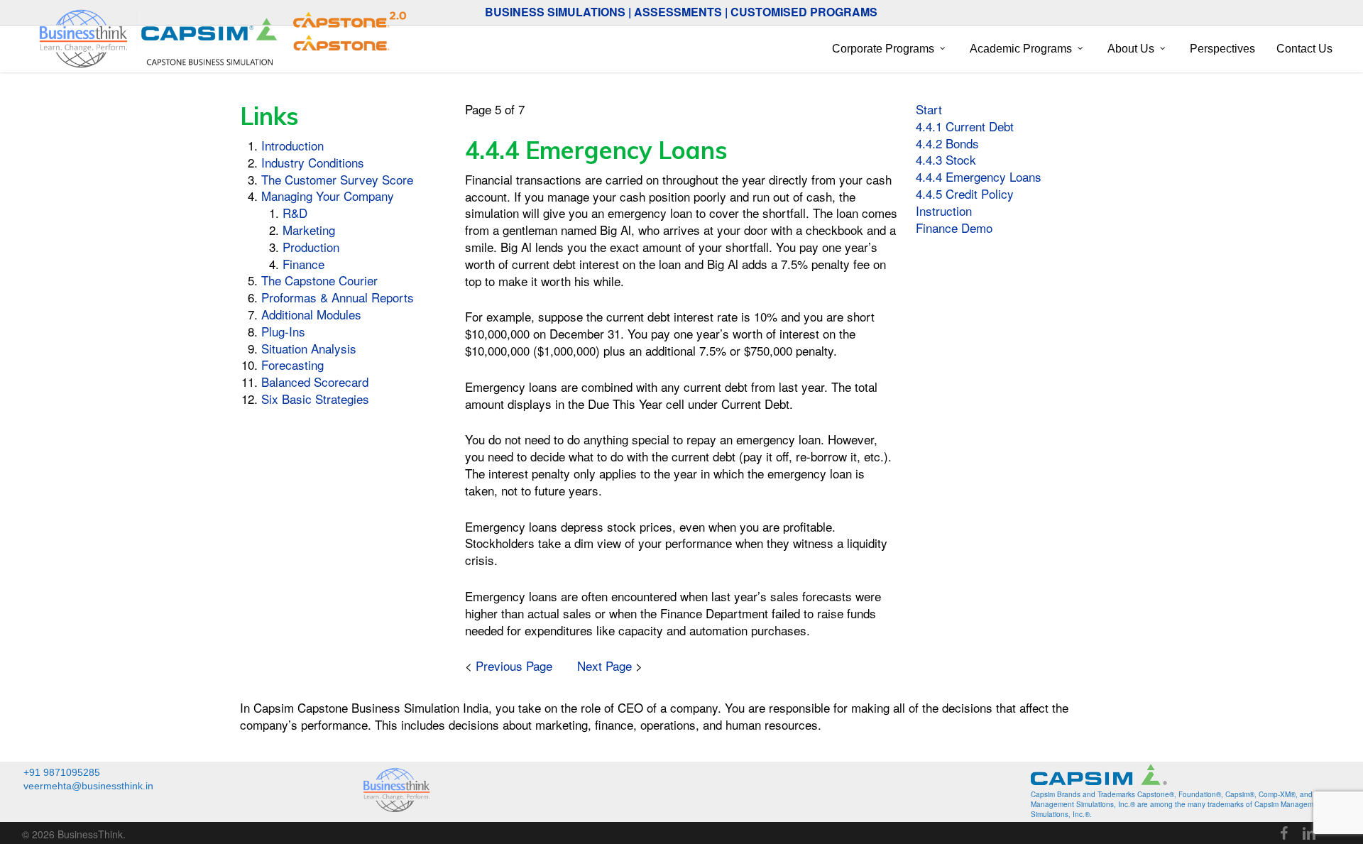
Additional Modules (311, 314)
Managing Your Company (327, 195)
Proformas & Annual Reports (337, 297)
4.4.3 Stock (946, 159)
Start (929, 109)
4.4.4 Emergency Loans (978, 176)
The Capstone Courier (319, 280)
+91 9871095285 (61, 772)
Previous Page (514, 665)
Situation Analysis (308, 348)
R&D (295, 212)
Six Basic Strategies (315, 398)
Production (311, 247)
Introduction (292, 145)
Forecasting (292, 364)
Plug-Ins (283, 331)
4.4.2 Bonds (947, 143)
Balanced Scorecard (314, 381)
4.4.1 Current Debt (965, 126)
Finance (303, 264)
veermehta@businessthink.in (88, 785)
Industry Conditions (312, 162)
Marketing (309, 230)
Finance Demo (954, 227)
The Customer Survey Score (337, 179)
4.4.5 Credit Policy (965, 193)
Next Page (604, 665)
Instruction (944, 210)
